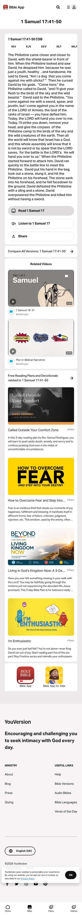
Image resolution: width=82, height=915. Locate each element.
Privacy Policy (28, 878)
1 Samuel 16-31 (28, 310)
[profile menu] (71, 7)
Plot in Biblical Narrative (34, 359)
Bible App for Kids (54, 685)
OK (71, 875)
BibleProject (22, 314)
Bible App (25, 685)
